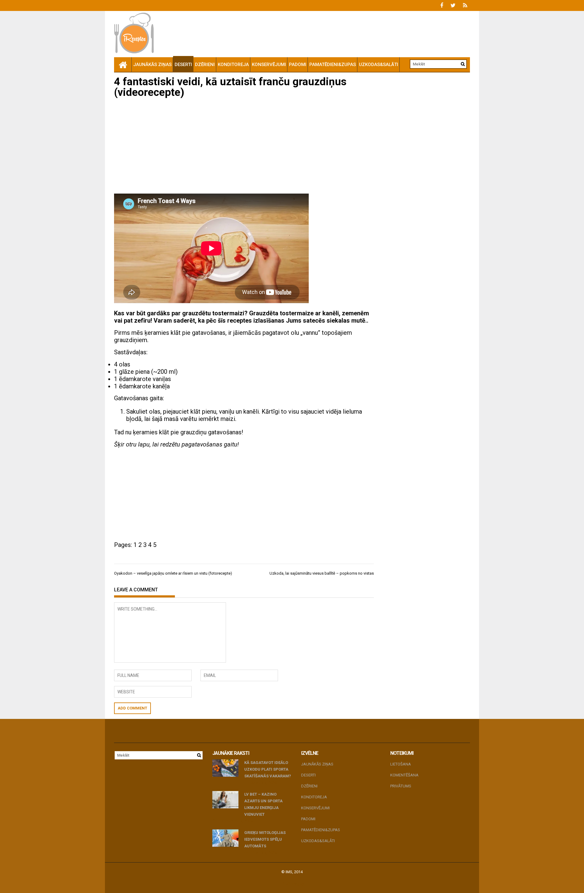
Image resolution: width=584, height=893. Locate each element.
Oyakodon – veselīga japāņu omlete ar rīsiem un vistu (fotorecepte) (173, 573)
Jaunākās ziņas (152, 64)
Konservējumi (269, 64)
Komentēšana (404, 775)
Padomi (297, 64)
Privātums (400, 786)
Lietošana (400, 764)
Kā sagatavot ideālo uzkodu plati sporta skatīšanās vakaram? (267, 769)
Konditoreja (233, 64)
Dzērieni (205, 64)
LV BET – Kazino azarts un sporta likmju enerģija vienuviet (263, 804)
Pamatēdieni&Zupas (332, 64)
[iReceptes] (123, 64)
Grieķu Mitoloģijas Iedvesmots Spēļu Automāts (265, 839)
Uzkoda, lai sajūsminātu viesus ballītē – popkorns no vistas (321, 573)
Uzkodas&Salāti (378, 64)
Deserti (183, 64)
